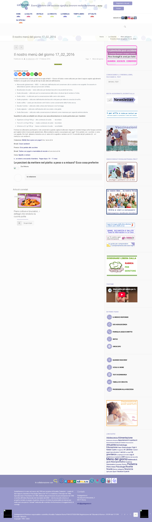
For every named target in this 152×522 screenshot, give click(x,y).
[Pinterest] (28, 74)
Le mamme (117, 457)
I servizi (122, 452)
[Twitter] (125, 514)
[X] (36, 74)
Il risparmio (120, 450)
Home (102, 37)
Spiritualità (109, 471)
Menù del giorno (126, 37)
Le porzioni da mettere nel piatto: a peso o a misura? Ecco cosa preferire (56, 162)
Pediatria (132, 464)
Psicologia (120, 467)
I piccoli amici (114, 452)
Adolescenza (112, 438)
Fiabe (119, 447)
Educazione (111, 447)
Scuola (109, 469)
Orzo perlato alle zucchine (29, 147)
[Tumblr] (130, 514)
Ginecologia (126, 447)
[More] (40, 74)
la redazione (30, 59)
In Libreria (128, 450)
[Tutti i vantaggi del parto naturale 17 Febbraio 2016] (146, 514)
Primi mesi (110, 467)
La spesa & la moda (123, 454)
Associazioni (129, 442)
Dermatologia (121, 445)
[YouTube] (127, 514)
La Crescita (112, 37)
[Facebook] (16, 74)
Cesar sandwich (24, 144)
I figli (133, 447)
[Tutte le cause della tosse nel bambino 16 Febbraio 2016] (6, 514)
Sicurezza (128, 469)
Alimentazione (125, 437)
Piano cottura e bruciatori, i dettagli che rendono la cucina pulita (27, 214)
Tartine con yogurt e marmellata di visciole (33, 151)
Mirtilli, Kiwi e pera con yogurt (32, 140)
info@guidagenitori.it (84, 504)
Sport (115, 471)
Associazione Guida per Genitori (116, 442)
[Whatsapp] (32, 74)
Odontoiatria (110, 464)
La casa (128, 452)
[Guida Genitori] (61, 5)
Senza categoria (118, 469)
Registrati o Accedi (122, 3)
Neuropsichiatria (118, 462)
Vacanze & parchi (123, 471)
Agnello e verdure (24, 155)
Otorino (124, 464)
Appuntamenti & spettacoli (127, 440)
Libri (123, 457)
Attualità (111, 444)
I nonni (135, 450)
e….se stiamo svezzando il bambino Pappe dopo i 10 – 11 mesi (36, 159)
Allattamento (109, 440)
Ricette (129, 466)
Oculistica (128, 462)
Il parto (114, 450)
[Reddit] (20, 74)
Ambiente (115, 440)
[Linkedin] (24, 74)
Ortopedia (118, 464)
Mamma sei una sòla (131, 457)
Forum (118, 8)
